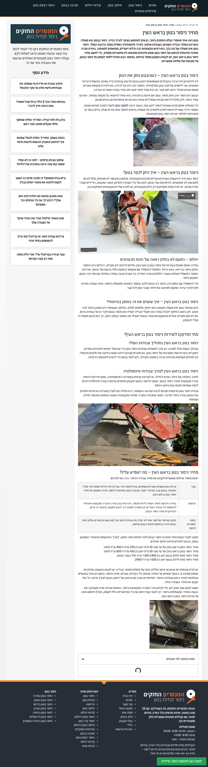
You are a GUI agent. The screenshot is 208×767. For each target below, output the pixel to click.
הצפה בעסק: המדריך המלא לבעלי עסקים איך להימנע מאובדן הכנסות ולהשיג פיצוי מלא (41, 142)
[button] (82, 659)
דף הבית (194, 25)
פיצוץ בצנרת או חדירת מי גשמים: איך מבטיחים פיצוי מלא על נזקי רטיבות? (40, 86)
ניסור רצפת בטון (44, 5)
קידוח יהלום (93, 5)
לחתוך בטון (121, 105)
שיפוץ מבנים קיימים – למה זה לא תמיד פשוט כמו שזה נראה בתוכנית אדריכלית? (41, 162)
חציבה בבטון (69, 5)
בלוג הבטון (181, 25)
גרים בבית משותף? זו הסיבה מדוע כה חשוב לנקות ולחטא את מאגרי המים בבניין (41, 180)
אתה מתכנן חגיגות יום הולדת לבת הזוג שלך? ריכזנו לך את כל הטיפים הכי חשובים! (41, 200)
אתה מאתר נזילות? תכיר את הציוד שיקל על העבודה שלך (40, 220)
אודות (152, 5)
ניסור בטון (135, 5)
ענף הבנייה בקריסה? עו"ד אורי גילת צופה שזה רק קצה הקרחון (41, 256)
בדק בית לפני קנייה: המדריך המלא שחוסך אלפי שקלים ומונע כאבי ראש (40, 122)
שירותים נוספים (145, 11)
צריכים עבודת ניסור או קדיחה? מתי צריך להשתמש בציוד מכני (40, 238)
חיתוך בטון (115, 5)
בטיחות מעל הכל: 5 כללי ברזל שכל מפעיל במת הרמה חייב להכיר (40, 104)
